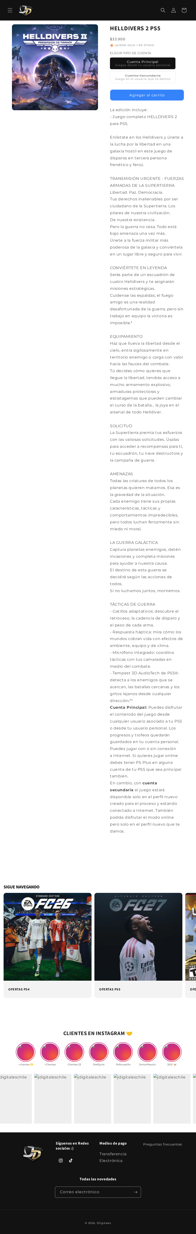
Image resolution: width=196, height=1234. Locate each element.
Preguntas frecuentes (162, 1144)
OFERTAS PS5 (109, 989)
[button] (10, 10)
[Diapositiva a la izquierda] (6, 918)
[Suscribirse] (135, 1192)
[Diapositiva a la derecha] (190, 918)
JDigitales (104, 1223)
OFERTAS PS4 (19, 989)
